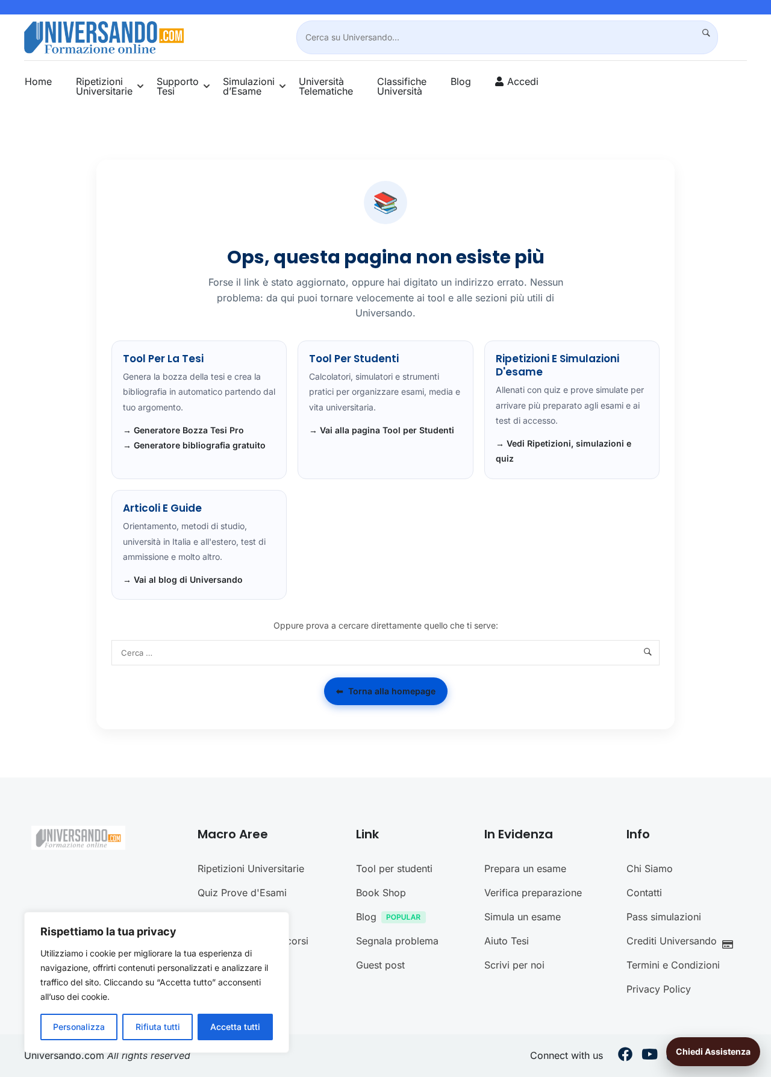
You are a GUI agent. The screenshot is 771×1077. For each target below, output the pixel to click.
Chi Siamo (649, 868)
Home (38, 81)
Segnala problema (397, 941)
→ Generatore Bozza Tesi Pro (183, 430)
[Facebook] (625, 1056)
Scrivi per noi (514, 965)
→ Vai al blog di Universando (183, 579)
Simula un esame (522, 917)
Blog (461, 81)
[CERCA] (701, 33)
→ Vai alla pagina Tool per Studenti (381, 430)
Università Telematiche (326, 86)
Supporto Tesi (178, 86)
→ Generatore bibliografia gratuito (194, 445)
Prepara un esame (525, 868)
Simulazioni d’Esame (249, 86)
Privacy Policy (658, 989)
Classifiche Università (401, 86)
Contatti (644, 893)
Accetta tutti (235, 1027)
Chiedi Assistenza (713, 1051)
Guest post (380, 965)
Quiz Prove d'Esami (242, 893)
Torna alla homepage (385, 691)
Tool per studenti (394, 868)
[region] (156, 982)
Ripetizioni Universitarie (104, 86)
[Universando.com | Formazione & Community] (104, 36)
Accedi (522, 81)
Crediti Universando (671, 941)
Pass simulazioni (663, 917)
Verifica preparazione (533, 893)
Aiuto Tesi (506, 941)
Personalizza (79, 1027)
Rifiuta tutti (158, 1027)
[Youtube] (649, 1056)
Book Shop (381, 893)
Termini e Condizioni (673, 965)
